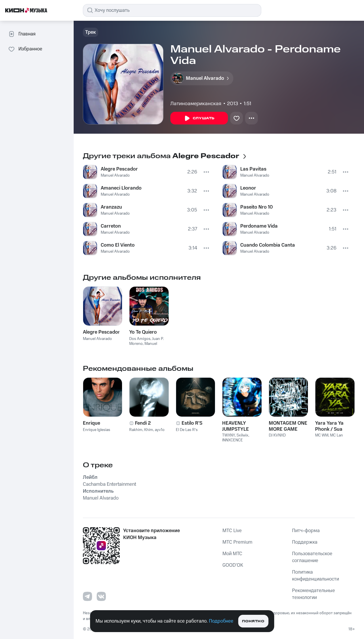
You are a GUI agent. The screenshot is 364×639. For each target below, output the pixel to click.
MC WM (321, 435)
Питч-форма (306, 530)
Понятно (253, 621)
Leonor (248, 188)
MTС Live (232, 530)
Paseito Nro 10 (256, 207)
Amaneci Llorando (121, 188)
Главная (26, 34)
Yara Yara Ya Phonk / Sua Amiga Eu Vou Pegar (330, 426)
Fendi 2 (143, 423)
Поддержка (304, 542)
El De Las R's (187, 430)
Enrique (91, 423)
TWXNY (228, 435)
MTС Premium (237, 542)
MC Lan (336, 435)
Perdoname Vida (259, 226)
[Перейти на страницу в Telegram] (87, 596)
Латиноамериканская (195, 103)
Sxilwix (242, 435)
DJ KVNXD (277, 435)
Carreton (111, 226)
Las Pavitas (253, 169)
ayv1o (160, 430)
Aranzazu (111, 207)
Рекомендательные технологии (313, 594)
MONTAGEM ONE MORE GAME (288, 426)
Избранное (30, 49)
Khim (148, 430)
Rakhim (135, 430)
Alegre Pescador (119, 169)
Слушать (204, 118)
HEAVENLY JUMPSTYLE (235, 426)
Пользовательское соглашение (312, 557)
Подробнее (221, 621)
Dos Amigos (139, 339)
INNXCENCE (232, 440)
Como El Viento (118, 245)
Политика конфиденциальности (315, 576)
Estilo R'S (192, 423)
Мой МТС (232, 553)
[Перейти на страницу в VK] (101, 596)
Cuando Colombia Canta (267, 245)
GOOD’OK (232, 565)
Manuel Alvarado (115, 175)
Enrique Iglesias (96, 430)
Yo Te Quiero (143, 332)
